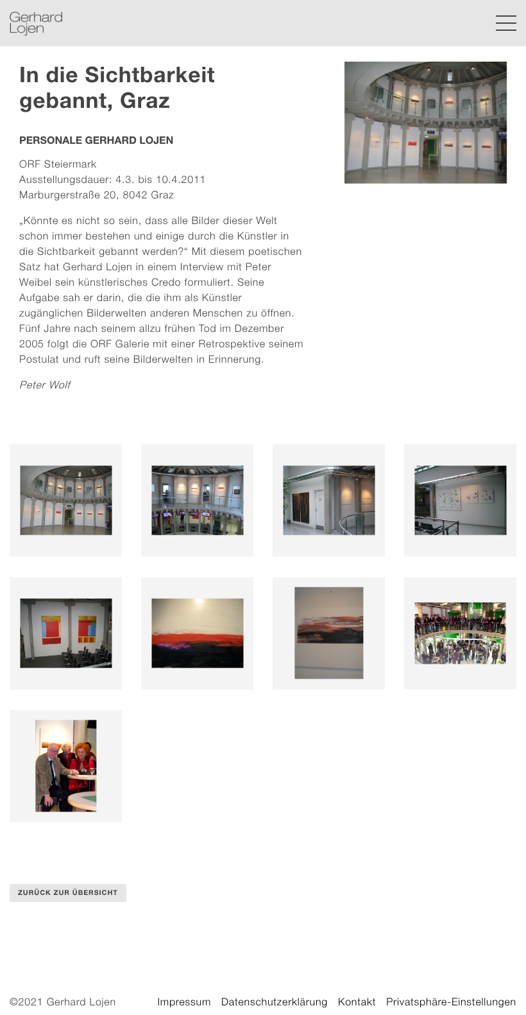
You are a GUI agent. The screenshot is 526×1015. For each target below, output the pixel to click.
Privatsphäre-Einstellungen (451, 1002)
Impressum (184, 1002)
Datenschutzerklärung (274, 1002)
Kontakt (357, 1002)
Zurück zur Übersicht (68, 893)
